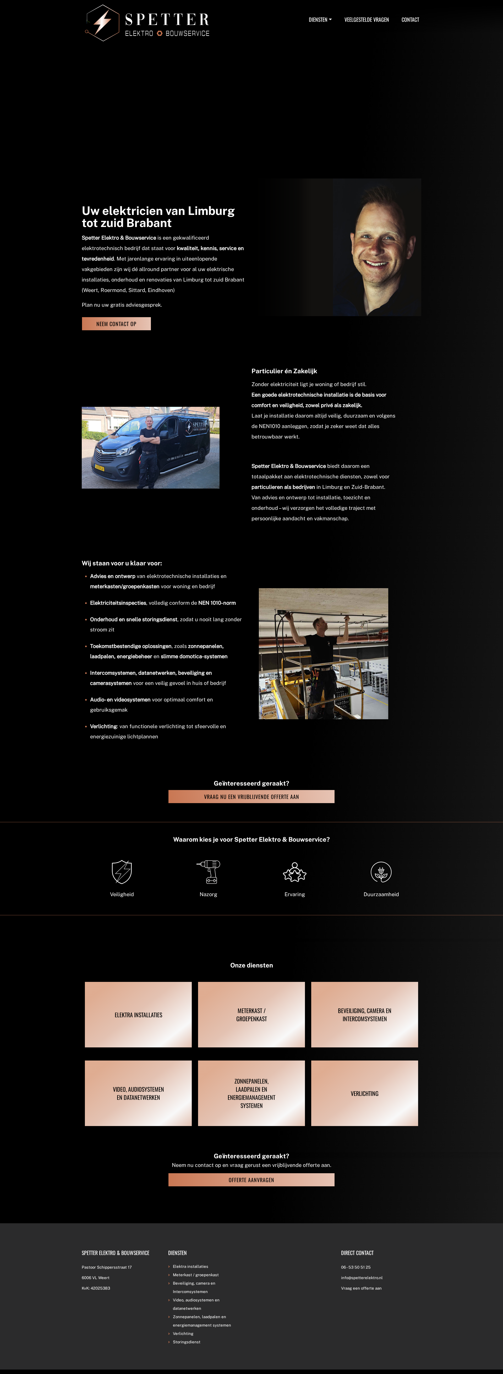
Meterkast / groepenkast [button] (196, 1275)
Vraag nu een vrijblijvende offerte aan (251, 796)
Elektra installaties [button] (190, 1266)
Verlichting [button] (183, 1333)
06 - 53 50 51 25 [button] (356, 1267)
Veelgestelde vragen (367, 19)
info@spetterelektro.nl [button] (362, 1277)
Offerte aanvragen (251, 1180)
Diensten (318, 19)
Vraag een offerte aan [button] (361, 1288)
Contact (410, 19)
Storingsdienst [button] (186, 1342)
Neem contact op (116, 324)
